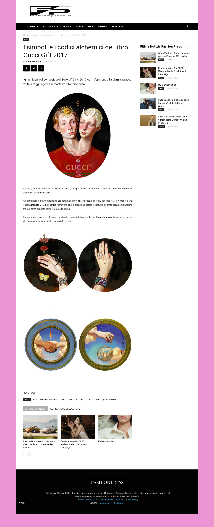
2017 (35, 399)
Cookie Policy (131, 499)
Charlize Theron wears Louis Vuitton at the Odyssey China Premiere (172, 119)
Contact (80, 499)
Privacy (119, 499)
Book (62, 399)
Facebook (104, 503)
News (66, 26)
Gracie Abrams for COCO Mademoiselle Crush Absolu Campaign (74, 444)
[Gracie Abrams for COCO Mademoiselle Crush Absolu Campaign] (78, 427)
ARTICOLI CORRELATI (35, 409)
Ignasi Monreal (109, 399)
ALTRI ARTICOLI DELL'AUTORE (65, 409)
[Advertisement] (163, 182)
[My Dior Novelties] (115, 427)
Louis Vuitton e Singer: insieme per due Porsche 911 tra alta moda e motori (39, 444)
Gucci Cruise (94, 399)
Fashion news (106, 499)
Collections (83, 26)
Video (101, 26)
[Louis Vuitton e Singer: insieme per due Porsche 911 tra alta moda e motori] (40, 427)
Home (26, 35)
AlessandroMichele (48, 399)
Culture (31, 26)
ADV (95, 499)
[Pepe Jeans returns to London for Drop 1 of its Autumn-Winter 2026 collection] (148, 103)
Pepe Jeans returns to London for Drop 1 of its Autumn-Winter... (173, 103)
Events (116, 26)
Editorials (49, 26)
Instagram (119, 503)
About (88, 499)
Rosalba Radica (33, 61)
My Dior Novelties (106, 441)
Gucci (83, 399)
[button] (187, 26)
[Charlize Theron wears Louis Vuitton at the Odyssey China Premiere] (148, 120)
